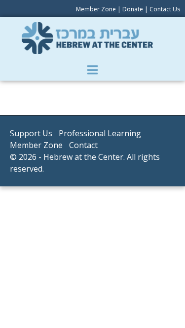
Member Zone (96, 9)
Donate (132, 9)
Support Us (31, 133)
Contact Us (164, 9)
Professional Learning (100, 133)
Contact (83, 145)
